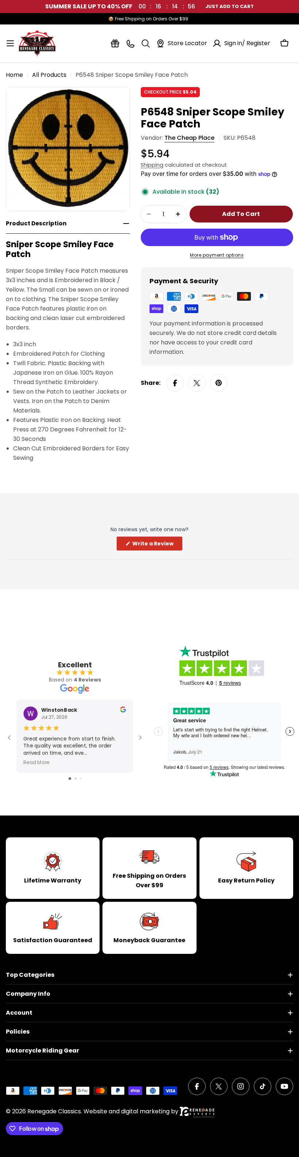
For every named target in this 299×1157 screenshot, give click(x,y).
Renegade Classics (54, 1111)
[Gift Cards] (115, 43)
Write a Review (157, 545)
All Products (49, 75)
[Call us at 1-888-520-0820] (130, 43)
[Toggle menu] (10, 43)
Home (14, 75)
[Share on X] (197, 383)
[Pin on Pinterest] (219, 383)
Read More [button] (36, 762)
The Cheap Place (189, 138)
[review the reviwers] (123, 710)
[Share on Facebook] (175, 383)
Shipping (152, 165)
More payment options (217, 255)
